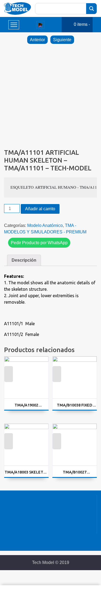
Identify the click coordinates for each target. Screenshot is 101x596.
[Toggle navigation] (40, 25)
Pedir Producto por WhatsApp (39, 242)
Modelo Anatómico (45, 225)
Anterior (37, 39)
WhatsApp (8, 377)
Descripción (24, 260)
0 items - (82, 24)
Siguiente (62, 39)
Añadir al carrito (40, 208)
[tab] (24, 260)
